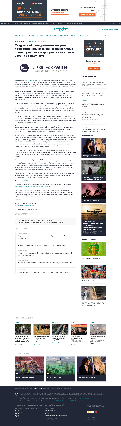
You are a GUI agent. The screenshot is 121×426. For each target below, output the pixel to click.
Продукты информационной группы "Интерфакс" (39, 405)
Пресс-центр (38, 388)
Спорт (46, 35)
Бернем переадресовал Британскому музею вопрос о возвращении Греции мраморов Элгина (97, 340)
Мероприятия (78, 23)
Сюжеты (80, 35)
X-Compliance (18, 412)
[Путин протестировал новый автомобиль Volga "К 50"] (60, 334)
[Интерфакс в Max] (56, 419)
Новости (72, 35)
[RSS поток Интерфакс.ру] (53, 419)
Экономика (39, 35)
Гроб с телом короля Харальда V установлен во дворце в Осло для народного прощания (22, 339)
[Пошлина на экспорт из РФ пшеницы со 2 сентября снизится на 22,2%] (42, 334)
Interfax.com (27, 23)
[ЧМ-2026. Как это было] (93, 278)
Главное (17, 35)
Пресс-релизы (19, 41)
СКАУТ (17, 413)
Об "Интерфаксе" (17, 23)
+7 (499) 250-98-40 (60, 400)
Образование (69, 23)
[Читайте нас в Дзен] (46, 419)
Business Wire (31, 41)
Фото (86, 35)
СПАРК (17, 410)
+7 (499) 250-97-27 (71, 400)
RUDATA (47, 413)
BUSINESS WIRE (33, 80)
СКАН (46, 412)
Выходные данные (91, 417)
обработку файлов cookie (85, 398)
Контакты (18, 388)
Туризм (52, 23)
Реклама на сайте (56, 388)
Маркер (17, 415)
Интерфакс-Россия (37, 23)
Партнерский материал (87, 112)
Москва (60, 35)
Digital (66, 35)
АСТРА (17, 417)
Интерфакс (60, 29)
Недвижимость (60, 23)
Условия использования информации (95, 416)
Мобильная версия (6, 23)
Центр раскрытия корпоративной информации (56, 415)
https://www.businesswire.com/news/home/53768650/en (32, 186)
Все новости (18, 344)
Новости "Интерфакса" (50, 410)
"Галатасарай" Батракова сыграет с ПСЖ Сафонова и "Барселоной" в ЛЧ (77, 339)
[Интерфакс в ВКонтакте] (51, 419)
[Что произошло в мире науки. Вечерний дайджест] (93, 256)
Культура (53, 35)
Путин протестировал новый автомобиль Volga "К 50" (59, 338)
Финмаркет (46, 23)
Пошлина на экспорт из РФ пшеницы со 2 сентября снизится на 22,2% (41, 339)
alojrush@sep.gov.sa (27, 205)
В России (24, 35)
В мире (31, 35)
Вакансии (46, 388)
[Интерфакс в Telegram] (48, 419)
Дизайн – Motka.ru (91, 419)
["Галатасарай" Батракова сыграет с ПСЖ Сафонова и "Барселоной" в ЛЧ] (79, 334)
